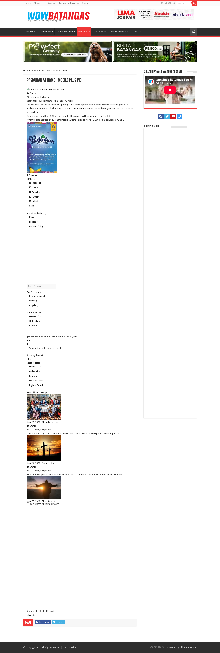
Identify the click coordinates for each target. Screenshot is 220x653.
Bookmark (33, 175)
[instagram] (173, 3)
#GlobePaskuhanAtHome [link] (74, 108)
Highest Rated (36, 385)
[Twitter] (165, 3)
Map (31, 217)
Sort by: (34, 312)
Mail (33, 206)
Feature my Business (69, 3)
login (41, 348)
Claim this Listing (37, 213)
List (31, 392)
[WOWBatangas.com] (58, 16)
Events (32, 93)
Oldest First (34, 321)
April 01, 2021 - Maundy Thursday (43, 422)
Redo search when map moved (44, 504)
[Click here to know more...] (110, 51)
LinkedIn (35, 201)
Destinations (45, 31)
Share (32, 179)
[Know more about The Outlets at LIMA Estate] (154, 14)
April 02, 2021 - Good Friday (40, 463)
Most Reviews (36, 380)
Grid (37, 392)
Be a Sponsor (49, 3)
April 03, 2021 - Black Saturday (41, 501)
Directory (82, 31)
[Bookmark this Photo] (27, 344)
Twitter (35, 187)
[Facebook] (162, 3)
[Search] (194, 3)
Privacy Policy (69, 647)
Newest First (35, 316)
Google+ (35, 192)
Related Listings (37, 226)
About (37, 3)
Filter (29, 359)
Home (28, 3)
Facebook (36, 183)
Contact (86, 3)
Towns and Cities (65, 31)
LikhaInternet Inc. (188, 647)
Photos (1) (34, 221)
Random (33, 325)
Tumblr (35, 197)
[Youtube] (170, 3)
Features (29, 31)
